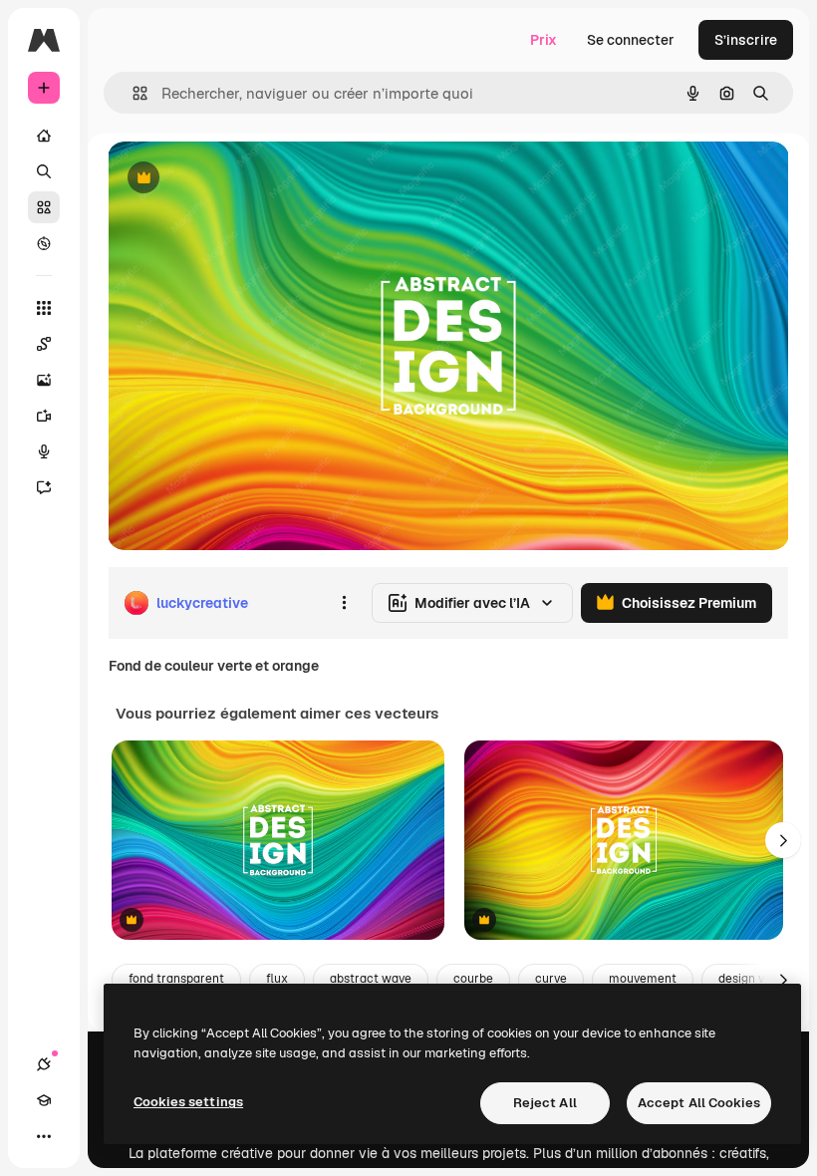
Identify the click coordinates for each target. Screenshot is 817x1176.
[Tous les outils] (44, 308)
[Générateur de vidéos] (44, 416)
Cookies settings (188, 1101)
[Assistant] (44, 487)
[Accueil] (44, 135)
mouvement (643, 979)
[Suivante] (783, 840)
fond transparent (176, 979)
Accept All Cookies (699, 1102)
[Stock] (44, 207)
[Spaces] (44, 344)
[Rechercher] (44, 171)
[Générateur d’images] (44, 380)
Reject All (545, 1102)
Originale (239, 178)
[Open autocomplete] (132, 93)
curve (551, 979)
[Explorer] (44, 243)
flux (277, 979)
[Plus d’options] (344, 603)
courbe (473, 979)
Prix (543, 40)
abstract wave (370, 979)
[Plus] (44, 1136)
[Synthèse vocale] (44, 451)
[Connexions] (44, 1064)
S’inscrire (745, 40)
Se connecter (631, 40)
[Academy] (44, 1100)
